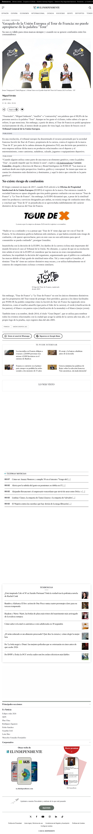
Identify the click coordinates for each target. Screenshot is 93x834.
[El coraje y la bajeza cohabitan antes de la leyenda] (52, 355)
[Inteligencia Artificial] (24, 784)
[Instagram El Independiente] (50, 817)
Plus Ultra (6, 720)
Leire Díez (6, 734)
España (14, 13)
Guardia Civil (7, 731)
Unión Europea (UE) (20, 326)
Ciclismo (6, 20)
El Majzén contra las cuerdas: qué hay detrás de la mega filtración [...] (41, 504)
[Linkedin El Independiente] (56, 817)
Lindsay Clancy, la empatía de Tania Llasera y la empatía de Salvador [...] (43, 498)
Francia (7, 326)
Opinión (5, 13)
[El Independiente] (46, 7)
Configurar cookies (46, 826)
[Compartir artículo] (4, 109)
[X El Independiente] (31, 817)
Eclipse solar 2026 (9, 714)
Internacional (38, 13)
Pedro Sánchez (8, 727)
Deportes (79, 13)
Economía (24, 13)
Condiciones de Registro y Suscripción (57, 823)
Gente (70, 13)
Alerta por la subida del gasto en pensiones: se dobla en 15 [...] (38, 485)
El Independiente (65, 163)
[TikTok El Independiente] (62, 817)
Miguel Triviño (9, 96)
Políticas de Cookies (78, 823)
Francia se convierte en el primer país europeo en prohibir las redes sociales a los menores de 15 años (29, 368)
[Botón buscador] (90, 8)
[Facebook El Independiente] (36, 817)
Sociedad (60, 13)
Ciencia (50, 13)
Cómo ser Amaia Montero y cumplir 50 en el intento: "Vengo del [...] (41, 479)
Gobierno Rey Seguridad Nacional (65, 1)
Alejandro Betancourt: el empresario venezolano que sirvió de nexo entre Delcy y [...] (48, 491)
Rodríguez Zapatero (9, 724)
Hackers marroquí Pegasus (45, 1)
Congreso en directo (29, 1)
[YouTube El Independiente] (43, 817)
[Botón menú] (3, 8)
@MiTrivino (6, 99)
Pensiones (80, 1)
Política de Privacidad (15, 823)
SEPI (4, 717)
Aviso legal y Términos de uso (33, 823)
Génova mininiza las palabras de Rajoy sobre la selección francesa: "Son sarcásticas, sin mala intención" (73, 368)
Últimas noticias (17, 1)
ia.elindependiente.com (24, 789)
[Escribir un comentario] (22, 109)
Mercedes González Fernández (14, 738)
